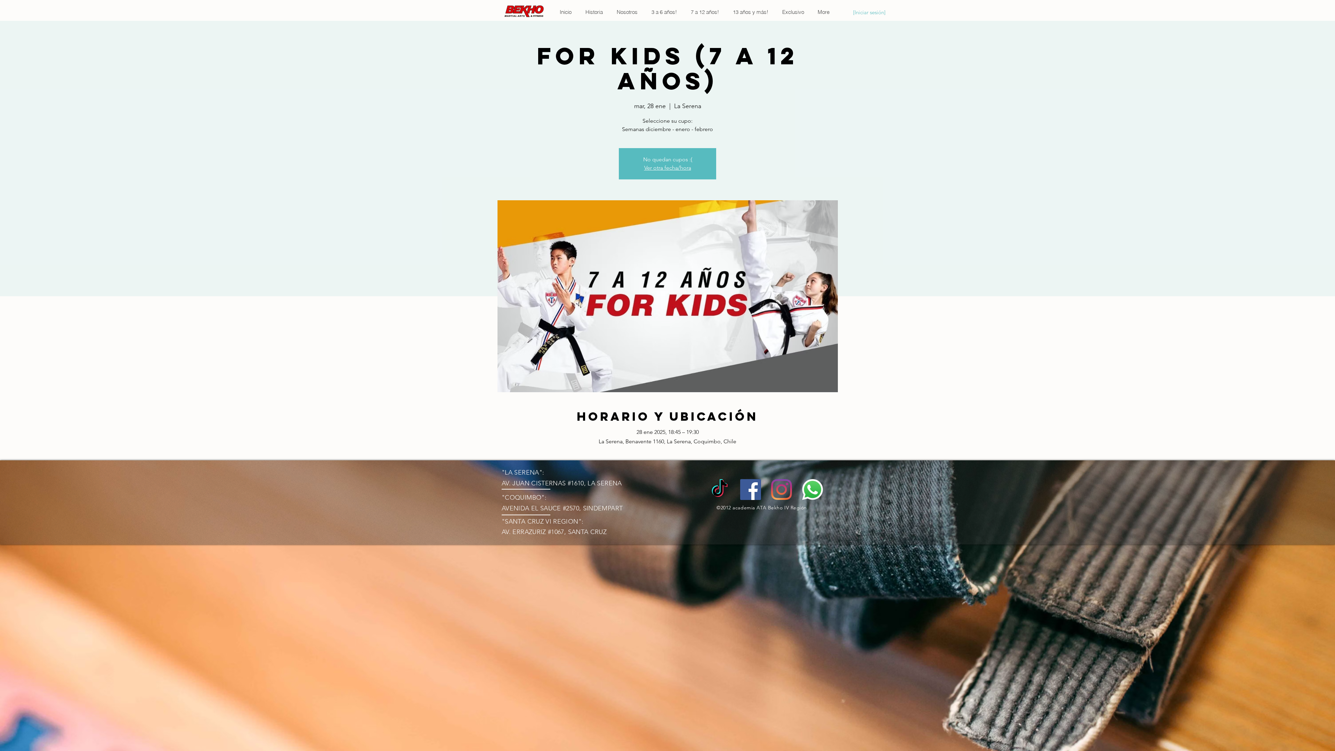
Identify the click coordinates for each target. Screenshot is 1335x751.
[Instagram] (781, 489)
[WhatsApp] (812, 489)
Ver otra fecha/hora (667, 167)
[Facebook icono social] (750, 489)
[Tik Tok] (719, 489)
